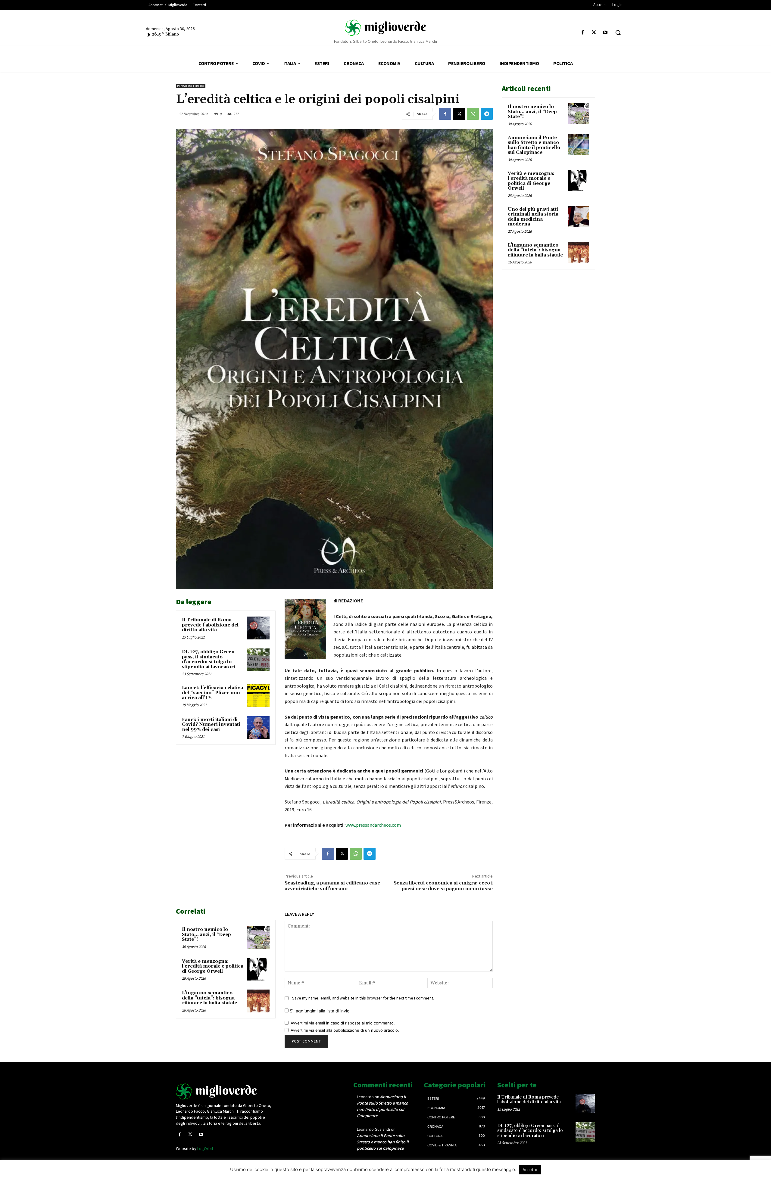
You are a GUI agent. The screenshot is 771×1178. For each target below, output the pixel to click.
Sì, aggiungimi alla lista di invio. (320, 1010)
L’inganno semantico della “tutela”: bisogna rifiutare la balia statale (209, 998)
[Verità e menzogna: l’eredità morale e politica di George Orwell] (258, 969)
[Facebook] (583, 33)
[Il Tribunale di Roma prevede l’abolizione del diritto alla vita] (258, 628)
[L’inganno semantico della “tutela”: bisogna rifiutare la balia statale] (258, 1001)
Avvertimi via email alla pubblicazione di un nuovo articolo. (345, 1030)
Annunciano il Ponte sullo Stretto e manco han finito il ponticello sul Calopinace (534, 145)
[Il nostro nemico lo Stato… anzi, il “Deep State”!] (258, 937)
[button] (618, 32)
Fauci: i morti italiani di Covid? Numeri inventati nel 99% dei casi (211, 724)
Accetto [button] (530, 1169)
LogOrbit (205, 1148)
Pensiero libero (190, 86)
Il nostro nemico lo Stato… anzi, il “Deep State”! (206, 934)
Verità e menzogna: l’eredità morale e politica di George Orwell (212, 966)
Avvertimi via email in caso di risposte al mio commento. (343, 1023)
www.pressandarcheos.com (373, 825)
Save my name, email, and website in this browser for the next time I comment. (363, 998)
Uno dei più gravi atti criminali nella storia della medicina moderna (533, 217)
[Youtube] (605, 33)
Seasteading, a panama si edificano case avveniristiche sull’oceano (332, 886)
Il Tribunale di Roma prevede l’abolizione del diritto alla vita (210, 625)
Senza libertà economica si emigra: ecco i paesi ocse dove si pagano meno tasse (443, 886)
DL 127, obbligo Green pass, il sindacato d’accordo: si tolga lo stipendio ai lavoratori (208, 659)
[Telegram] (487, 114)
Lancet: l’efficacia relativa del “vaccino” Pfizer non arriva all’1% (212, 693)
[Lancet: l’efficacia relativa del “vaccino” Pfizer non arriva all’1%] (258, 695)
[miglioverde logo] (385, 27)
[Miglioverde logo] (225, 1091)
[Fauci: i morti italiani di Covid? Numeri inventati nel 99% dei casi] (258, 727)
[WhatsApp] (473, 114)
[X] (594, 33)
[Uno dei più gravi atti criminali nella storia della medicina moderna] (578, 216)
